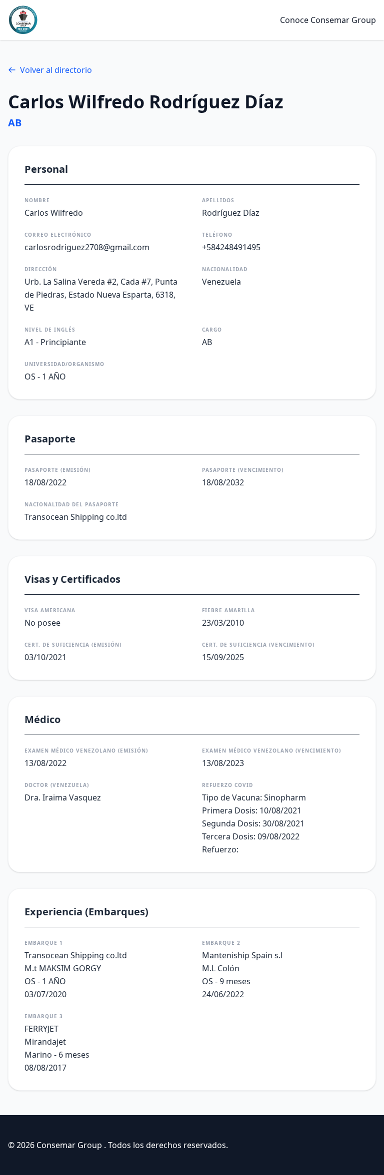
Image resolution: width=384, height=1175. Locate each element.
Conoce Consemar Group (328, 19)
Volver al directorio (56, 69)
